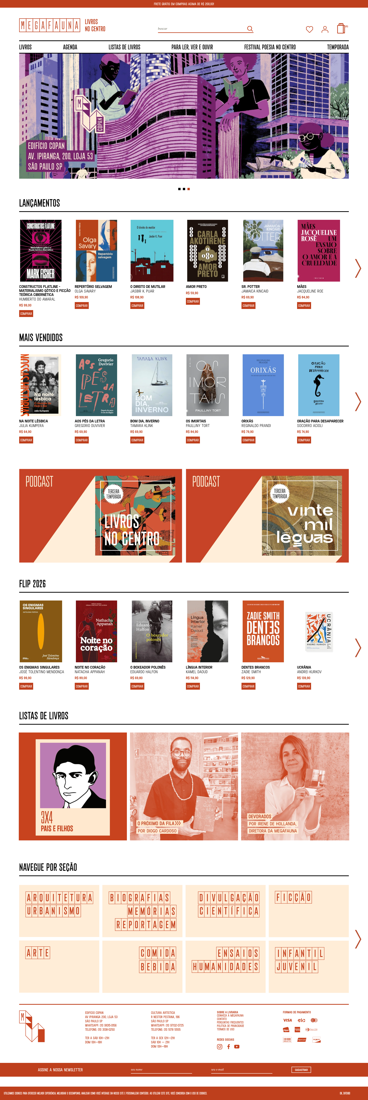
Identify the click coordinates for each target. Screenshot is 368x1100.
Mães (301, 286)
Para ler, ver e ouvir (192, 47)
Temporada (338, 47)
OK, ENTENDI (345, 1093)
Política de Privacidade (230, 1025)
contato (222, 1019)
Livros (25, 47)
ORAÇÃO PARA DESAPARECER (320, 421)
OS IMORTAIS (196, 421)
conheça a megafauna (230, 1015)
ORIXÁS (247, 421)
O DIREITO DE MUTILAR (147, 286)
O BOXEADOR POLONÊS (148, 667)
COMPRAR (26, 313)
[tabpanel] (184, 119)
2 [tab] (184, 189)
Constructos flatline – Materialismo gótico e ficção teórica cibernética (45, 290)
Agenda (70, 47)
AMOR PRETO (196, 286)
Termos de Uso (225, 1029)
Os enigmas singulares (39, 667)
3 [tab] (188, 189)
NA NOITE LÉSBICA (33, 421)
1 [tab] (179, 189)
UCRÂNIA (304, 667)
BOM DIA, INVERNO (144, 421)
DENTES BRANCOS (256, 667)
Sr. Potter (251, 286)
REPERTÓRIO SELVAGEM (93, 286)
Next (358, 268)
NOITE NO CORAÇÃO (90, 667)
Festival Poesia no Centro (270, 47)
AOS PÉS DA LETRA (90, 421)
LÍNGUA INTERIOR (199, 667)
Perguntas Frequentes (230, 1022)
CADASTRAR (301, 1069)
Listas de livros (124, 47)
